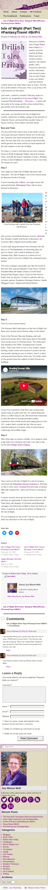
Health (5, 852)
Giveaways (7, 849)
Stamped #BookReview (36, 21)
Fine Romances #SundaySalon (16, 826)
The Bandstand (16, 249)
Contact (23, 12)
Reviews (6, 869)
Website (5, 716)
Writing (6, 874)
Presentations (8, 861)
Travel (36, 16)
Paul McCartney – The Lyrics (21, 101)
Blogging (6, 835)
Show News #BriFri (11, 824)
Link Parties (8, 854)
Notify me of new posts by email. (18, 733)
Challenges (7, 842)
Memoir (6, 857)
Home (6, 12)
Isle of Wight (33, 98)
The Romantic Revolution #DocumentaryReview (23, 817)
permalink (11, 576)
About (14, 12)
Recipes (6, 866)
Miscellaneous (9, 859)
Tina (8, 631)
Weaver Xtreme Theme (36, 888)
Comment (7, 685)
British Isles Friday (18, 573)
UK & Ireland (35, 12)
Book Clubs (8, 837)
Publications (25, 16)
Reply (8, 650)
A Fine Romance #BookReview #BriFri (19, 821)
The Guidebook (10, 16)
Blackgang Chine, (23, 185)
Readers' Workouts (11, 864)
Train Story (5, 503)
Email (5, 711)
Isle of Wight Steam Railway (18, 445)
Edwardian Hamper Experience (26, 484)
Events (6, 847)
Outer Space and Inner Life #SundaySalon (20, 819)
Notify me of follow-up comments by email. (22, 729)
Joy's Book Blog (15, 888)
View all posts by (20, 596)
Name (5, 706)
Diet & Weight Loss (11, 844)
